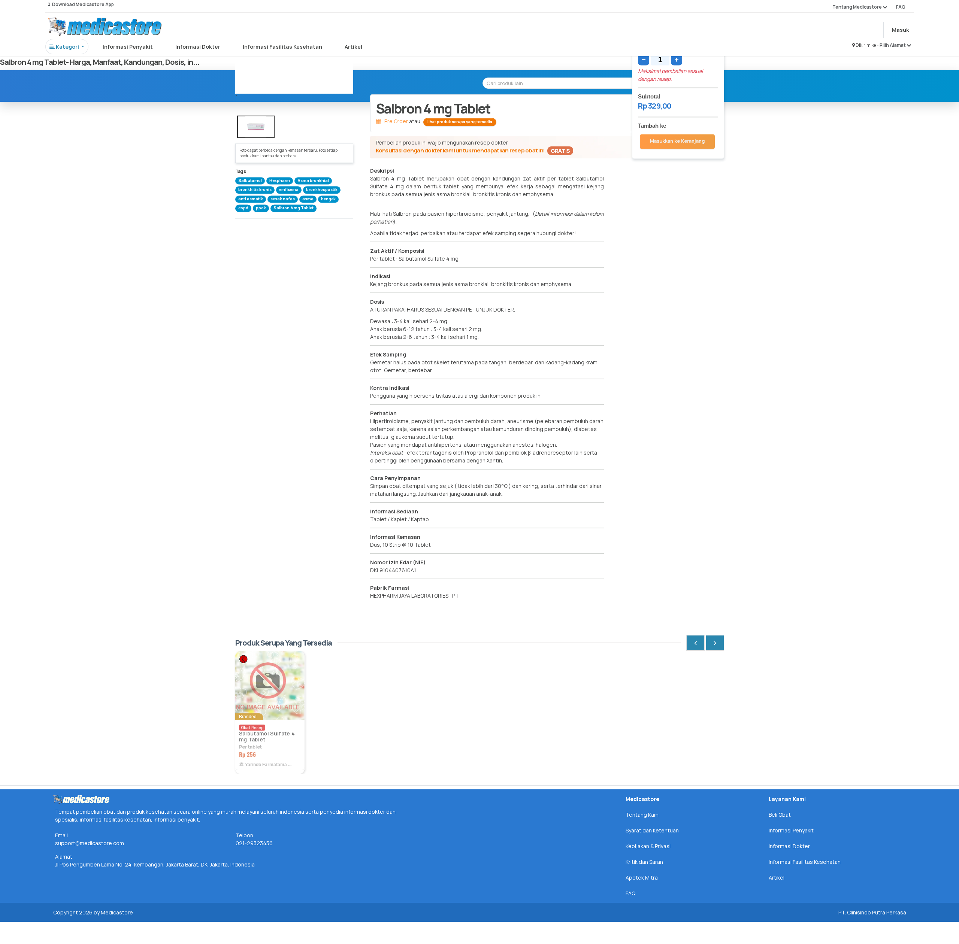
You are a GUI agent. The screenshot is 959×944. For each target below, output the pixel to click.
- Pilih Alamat (892, 45)
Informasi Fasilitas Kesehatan (282, 46)
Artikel (353, 46)
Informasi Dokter (197, 46)
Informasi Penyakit (128, 46)
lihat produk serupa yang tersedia (459, 121)
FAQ (900, 7)
